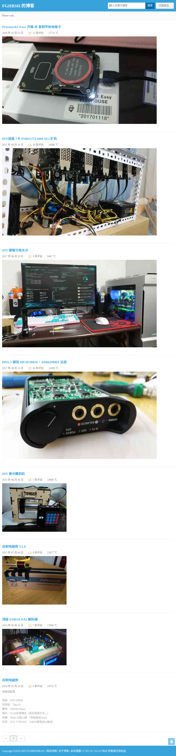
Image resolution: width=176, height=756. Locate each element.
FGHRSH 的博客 (18, 5)
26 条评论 (38, 144)
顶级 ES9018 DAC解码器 (20, 619)
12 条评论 (38, 32)
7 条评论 (38, 625)
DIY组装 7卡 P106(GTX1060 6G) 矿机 (29, 138)
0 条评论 (38, 552)
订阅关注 (164, 5)
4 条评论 (38, 256)
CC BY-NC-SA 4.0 (92, 751)
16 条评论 (38, 368)
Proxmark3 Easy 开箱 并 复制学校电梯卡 (31, 27)
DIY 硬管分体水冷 (15, 250)
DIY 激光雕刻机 (13, 473)
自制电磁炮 (10, 680)
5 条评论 (38, 479)
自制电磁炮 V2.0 (14, 546)
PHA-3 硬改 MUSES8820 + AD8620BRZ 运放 (34, 362)
